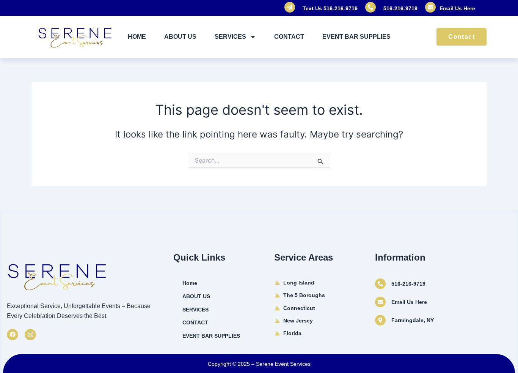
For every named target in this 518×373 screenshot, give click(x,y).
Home (137, 36)
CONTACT (289, 36)
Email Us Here (457, 8)
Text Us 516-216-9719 (330, 8)
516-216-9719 (400, 8)
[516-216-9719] (380, 283)
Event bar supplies (356, 36)
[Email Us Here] (380, 302)
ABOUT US (180, 36)
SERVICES (230, 36)
